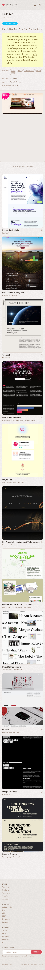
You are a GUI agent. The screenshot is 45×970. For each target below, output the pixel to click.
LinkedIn (5, 936)
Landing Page (18, 420)
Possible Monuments (11, 667)
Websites (5, 887)
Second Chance (9, 854)
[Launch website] (42, 230)
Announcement (7, 420)
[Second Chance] (22, 825)
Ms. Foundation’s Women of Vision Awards (21, 542)
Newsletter (6, 919)
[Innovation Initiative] (22, 201)
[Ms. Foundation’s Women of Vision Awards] (22, 513)
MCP (4, 916)
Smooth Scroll (29, 70)
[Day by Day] (22, 450)
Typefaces (6, 896)
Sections (5, 890)
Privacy (34, 965)
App (3, 482)
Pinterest (5, 939)
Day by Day (7, 479)
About (41, 965)
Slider (20, 70)
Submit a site (7, 907)
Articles (5, 899)
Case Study (6, 607)
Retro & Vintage (15, 82)
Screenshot (9, 23)
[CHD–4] (22, 700)
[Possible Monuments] (22, 638)
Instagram (6, 933)
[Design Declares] (22, 762)
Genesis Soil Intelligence (13, 292)
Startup (14, 295)
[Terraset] (22, 326)
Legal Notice (24, 965)
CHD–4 (5, 729)
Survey (38, 70)
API (3, 913)
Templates (6, 893)
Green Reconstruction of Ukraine (17, 604)
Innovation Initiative (11, 230)
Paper (13, 70)
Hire (3, 910)
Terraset (6, 355)
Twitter (5, 930)
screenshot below (28, 45)
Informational (17, 607)
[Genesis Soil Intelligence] (22, 263)
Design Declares (9, 791)
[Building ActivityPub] (22, 388)
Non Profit (13, 78)
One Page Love (12, 5)
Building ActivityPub (11, 417)
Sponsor (5, 922)
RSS (3, 942)
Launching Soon (30, 420)
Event (4, 545)
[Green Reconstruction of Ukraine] (22, 575)
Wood (13, 74)
